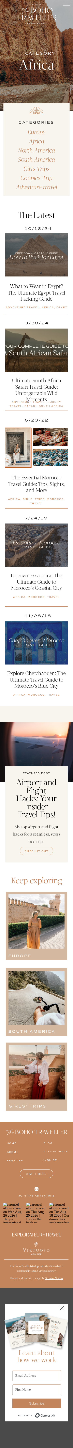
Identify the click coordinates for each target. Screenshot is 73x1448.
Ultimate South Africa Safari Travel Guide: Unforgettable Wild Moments (36, 389)
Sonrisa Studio (54, 1278)
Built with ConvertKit (55, 1413)
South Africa (51, 406)
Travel (36, 503)
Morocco (55, 499)
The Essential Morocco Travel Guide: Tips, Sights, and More (36, 484)
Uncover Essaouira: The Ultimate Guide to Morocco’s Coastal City (36, 581)
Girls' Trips (34, 499)
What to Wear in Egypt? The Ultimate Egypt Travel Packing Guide (36, 292)
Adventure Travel (23, 307)
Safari (31, 406)
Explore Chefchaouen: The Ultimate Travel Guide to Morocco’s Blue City (36, 679)
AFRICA (48, 307)
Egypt (61, 307)
